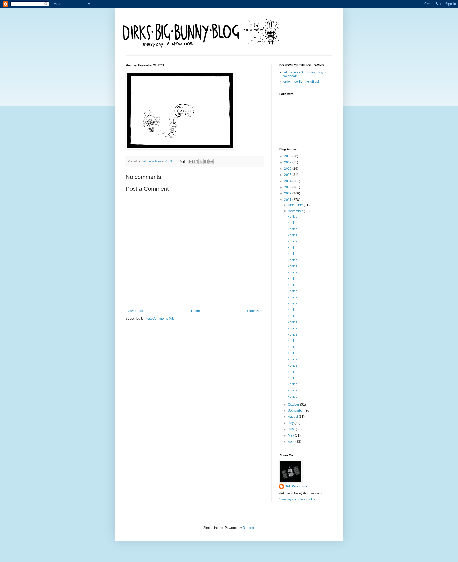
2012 (288, 193)
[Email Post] (182, 161)
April (291, 441)
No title (292, 217)
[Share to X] (201, 161)
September (296, 410)
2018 (288, 156)
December (296, 205)
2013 (288, 187)
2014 (288, 181)
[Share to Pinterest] (211, 161)
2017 (288, 162)
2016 (288, 169)
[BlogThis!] (196, 161)
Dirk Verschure (152, 161)
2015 (288, 175)
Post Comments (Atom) (161, 318)
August (293, 417)
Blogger (248, 528)
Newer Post (135, 311)
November (296, 211)
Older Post (254, 311)
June (292, 429)
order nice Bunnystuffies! (301, 82)
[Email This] (190, 161)
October (294, 404)
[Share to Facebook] (206, 161)
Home (195, 311)
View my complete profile (297, 499)
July (291, 423)
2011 (288, 200)
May (291, 435)
